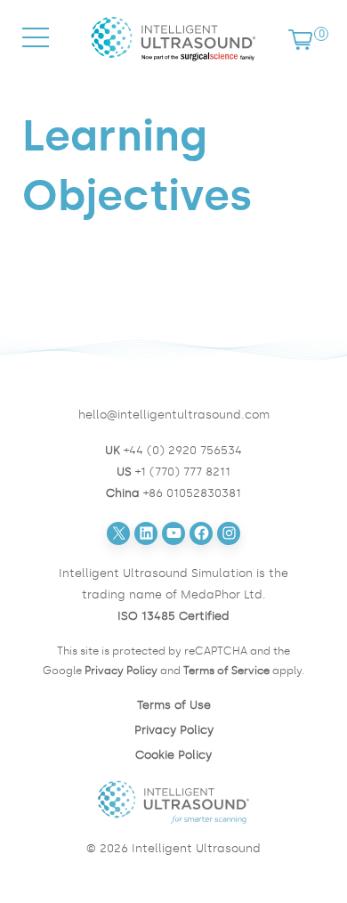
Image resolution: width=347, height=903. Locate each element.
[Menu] (35, 54)
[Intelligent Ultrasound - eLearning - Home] (173, 64)
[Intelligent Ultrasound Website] (173, 802)
